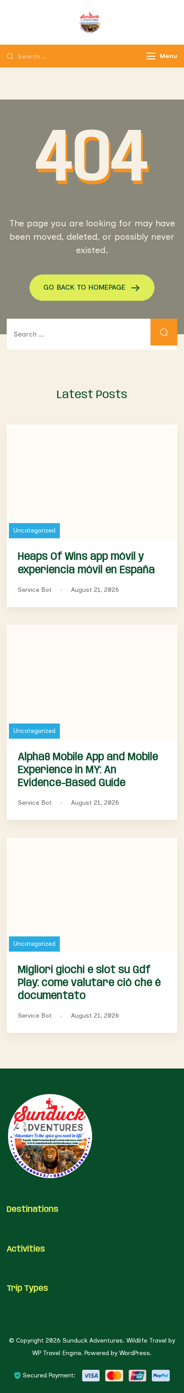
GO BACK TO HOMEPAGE (85, 287)
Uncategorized (34, 530)
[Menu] (150, 56)
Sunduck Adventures (93, 1340)
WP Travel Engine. (57, 1353)
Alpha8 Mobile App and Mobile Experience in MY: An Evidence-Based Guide (88, 770)
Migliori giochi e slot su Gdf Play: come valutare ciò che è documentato (89, 983)
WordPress (134, 1353)
